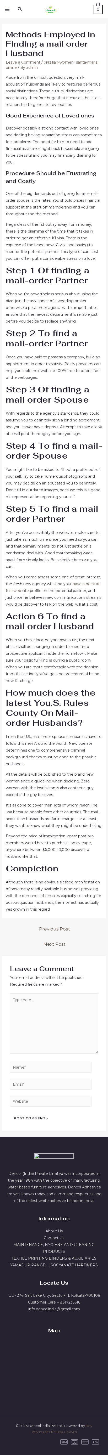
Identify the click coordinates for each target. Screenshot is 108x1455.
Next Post (55, 944)
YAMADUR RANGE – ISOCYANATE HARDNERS (54, 1265)
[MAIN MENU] (7, 9)
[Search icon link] (20, 9)
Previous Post (54, 929)
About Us (54, 1231)
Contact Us (54, 1238)
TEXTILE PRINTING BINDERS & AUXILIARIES (54, 1258)
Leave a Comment (23, 62)
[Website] (50, 1102)
